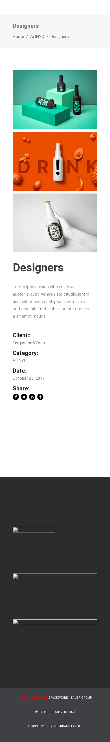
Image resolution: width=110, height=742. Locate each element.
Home (18, 36)
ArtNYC (37, 36)
